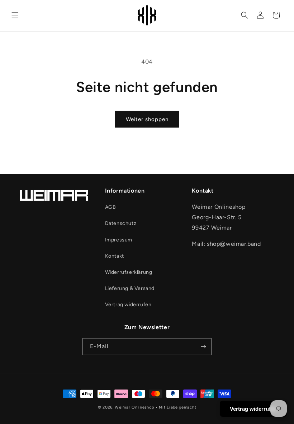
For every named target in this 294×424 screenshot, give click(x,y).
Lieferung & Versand (130, 288)
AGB (110, 207)
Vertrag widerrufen (128, 304)
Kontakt (114, 256)
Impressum (118, 240)
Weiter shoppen (147, 119)
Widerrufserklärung (128, 272)
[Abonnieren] (203, 346)
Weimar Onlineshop (134, 407)
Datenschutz (121, 223)
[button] (15, 15)
